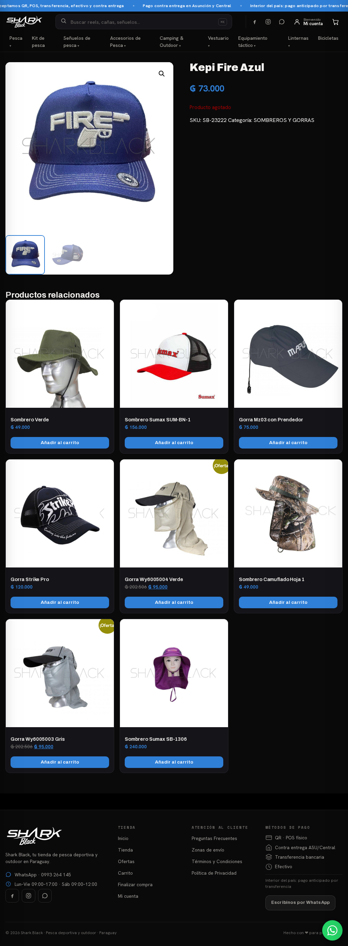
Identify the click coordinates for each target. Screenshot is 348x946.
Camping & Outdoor (172, 41)
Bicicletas (328, 38)
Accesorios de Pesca (125, 41)
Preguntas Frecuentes (214, 838)
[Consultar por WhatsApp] (332, 930)
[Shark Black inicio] (24, 22)
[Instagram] (268, 21)
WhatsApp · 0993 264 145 (43, 875)
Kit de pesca (38, 41)
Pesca (16, 38)
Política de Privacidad (214, 873)
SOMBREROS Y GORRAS (284, 120)
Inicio (123, 838)
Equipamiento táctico (252, 41)
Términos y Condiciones (217, 861)
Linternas (298, 38)
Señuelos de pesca (77, 41)
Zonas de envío (208, 850)
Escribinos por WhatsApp (300, 902)
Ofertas (126, 861)
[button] (162, 74)
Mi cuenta (128, 896)
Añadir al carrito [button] (60, 442)
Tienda (125, 850)
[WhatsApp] (281, 21)
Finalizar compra (135, 884)
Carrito (125, 873)
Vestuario (218, 38)
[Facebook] (254, 21)
